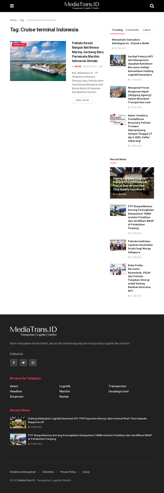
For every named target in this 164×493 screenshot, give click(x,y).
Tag (22, 20)
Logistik (64, 386)
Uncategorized (119, 391)
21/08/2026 (135, 257)
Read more (82, 100)
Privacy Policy (68, 471)
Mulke (78, 66)
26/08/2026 (120, 194)
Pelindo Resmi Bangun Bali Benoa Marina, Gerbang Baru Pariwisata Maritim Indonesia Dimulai (88, 52)
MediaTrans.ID (27, 480)
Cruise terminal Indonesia (41, 20)
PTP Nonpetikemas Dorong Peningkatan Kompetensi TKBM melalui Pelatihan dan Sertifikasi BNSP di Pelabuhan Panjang (141, 217)
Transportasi (117, 386)
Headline (19, 44)
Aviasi (14, 386)
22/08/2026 (135, 233)
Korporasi (16, 396)
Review (64, 396)
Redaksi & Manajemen (23, 471)
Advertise (48, 471)
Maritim (64, 391)
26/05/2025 (91, 66)
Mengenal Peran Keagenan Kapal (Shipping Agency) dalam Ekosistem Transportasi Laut (139, 95)
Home (13, 20)
